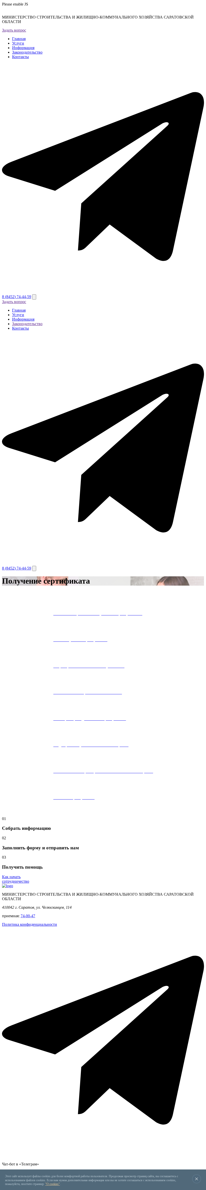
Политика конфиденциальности (29, 924)
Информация (23, 48)
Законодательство (27, 52)
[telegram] (103, 292)
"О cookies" (52, 1184)
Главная (19, 39)
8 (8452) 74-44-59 (16, 297)
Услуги (18, 43)
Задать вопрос (14, 30)
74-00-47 (28, 916)
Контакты (20, 57)
